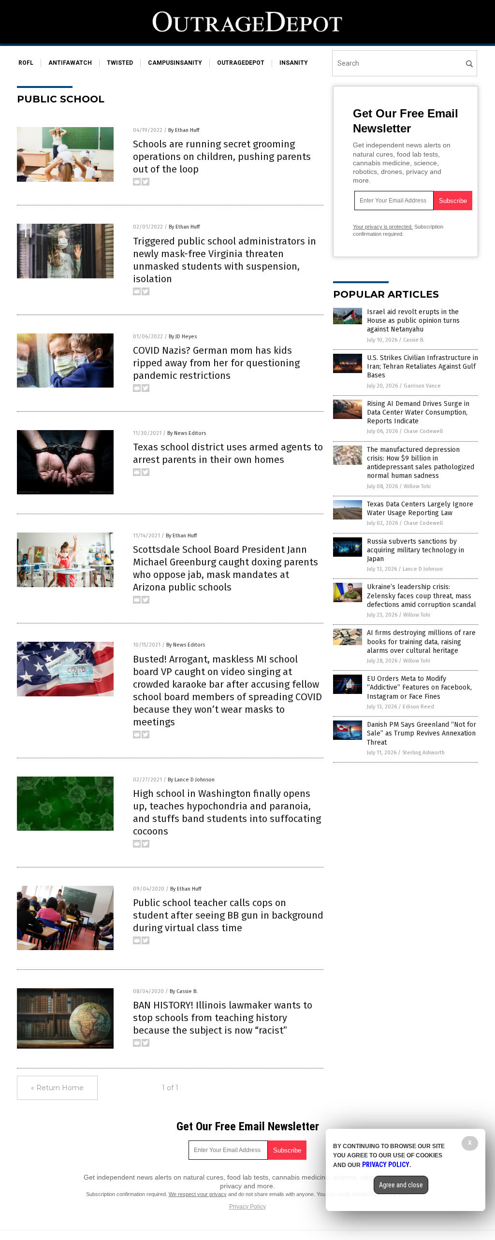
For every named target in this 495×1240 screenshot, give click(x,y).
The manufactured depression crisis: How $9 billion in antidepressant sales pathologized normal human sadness (420, 463)
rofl (25, 62)
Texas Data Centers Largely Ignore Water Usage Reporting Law (420, 508)
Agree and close (401, 1185)
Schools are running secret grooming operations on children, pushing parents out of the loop (222, 156)
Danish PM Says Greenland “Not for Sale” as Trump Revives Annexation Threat (421, 733)
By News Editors (186, 433)
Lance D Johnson (423, 569)
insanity (293, 62)
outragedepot (240, 62)
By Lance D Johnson (191, 780)
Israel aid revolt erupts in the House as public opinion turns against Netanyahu (413, 320)
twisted (120, 62)
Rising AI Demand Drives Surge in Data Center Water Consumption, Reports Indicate (418, 412)
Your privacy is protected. (383, 227)
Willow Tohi (417, 486)
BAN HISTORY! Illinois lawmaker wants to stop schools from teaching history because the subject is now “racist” (222, 1017)
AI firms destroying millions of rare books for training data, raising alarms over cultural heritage (421, 641)
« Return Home (57, 1087)
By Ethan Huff (183, 130)
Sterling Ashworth (423, 753)
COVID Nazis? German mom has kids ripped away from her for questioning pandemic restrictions (216, 363)
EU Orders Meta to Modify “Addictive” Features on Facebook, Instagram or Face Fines (419, 687)
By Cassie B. (184, 991)
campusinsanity (175, 62)
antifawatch (70, 62)
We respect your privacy (198, 1194)
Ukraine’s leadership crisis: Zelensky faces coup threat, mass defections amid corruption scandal (421, 595)
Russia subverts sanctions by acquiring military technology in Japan (415, 550)
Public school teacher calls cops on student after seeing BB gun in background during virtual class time (228, 915)
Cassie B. (413, 340)
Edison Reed (418, 707)
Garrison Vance (422, 386)
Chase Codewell (423, 431)
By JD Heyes (183, 336)
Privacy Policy (247, 1206)
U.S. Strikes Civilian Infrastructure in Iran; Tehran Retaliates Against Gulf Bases (422, 366)
